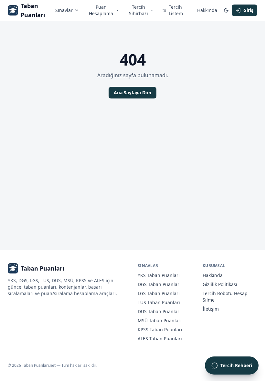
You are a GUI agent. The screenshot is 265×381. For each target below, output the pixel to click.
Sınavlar (64, 10)
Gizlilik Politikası (220, 284)
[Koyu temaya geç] (226, 10)
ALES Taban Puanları (160, 338)
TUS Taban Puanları (159, 302)
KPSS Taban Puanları (160, 329)
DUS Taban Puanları (159, 311)
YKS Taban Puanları (159, 275)
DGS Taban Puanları (159, 284)
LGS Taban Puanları (159, 293)
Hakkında (207, 10)
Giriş (248, 10)
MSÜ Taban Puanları (160, 320)
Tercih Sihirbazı (138, 10)
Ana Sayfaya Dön (132, 92)
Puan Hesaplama (101, 10)
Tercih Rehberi (236, 365)
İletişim (211, 309)
